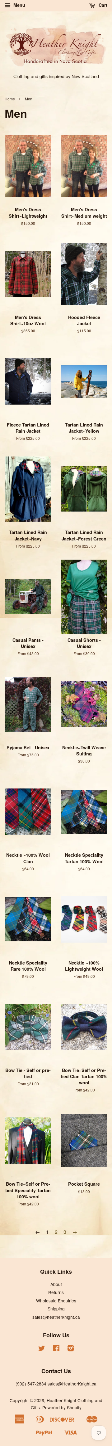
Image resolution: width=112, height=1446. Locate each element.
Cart (102, 5)
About (56, 1284)
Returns (56, 1292)
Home (10, 98)
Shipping (56, 1308)
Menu (18, 5)
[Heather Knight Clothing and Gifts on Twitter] (41, 1349)
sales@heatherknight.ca (56, 1317)
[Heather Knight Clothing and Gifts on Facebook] (56, 1349)
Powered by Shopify (62, 1407)
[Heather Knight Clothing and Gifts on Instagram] (70, 1349)
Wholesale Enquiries (56, 1300)
